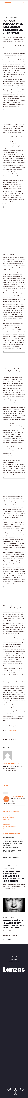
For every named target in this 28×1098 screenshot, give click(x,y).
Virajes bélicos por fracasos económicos (12, 844)
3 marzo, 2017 (6, 915)
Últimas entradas (13, 793)
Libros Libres (6, 819)
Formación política (8, 815)
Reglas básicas (14, 962)
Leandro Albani (13, 739)
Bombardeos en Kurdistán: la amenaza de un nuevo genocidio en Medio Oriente (13, 876)
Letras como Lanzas (8, 817)
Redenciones (6, 824)
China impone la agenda (10, 847)
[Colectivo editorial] (6, 799)
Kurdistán (5, 739)
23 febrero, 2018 (7, 17)
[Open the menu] (23, 2)
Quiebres (14, 17)
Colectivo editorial (16, 796)
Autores (14, 959)
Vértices (5, 828)
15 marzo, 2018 (6, 866)
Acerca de (5, 793)
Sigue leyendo (8, 892)
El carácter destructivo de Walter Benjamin (12, 851)
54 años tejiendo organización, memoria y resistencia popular (13, 840)
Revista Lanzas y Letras (9, 826)
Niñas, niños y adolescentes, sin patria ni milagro (13, 836)
